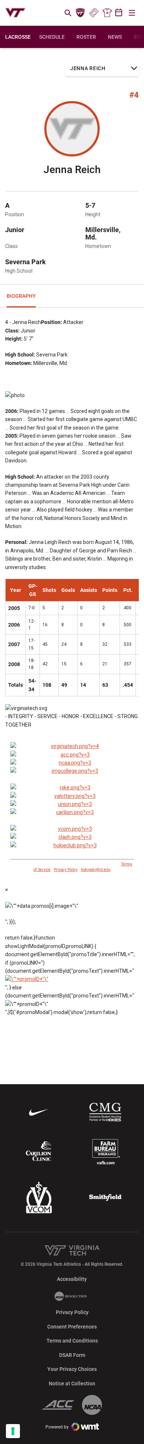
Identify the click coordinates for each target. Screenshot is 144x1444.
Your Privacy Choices (72, 1369)
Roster (86, 37)
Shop (107, 13)
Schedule (52, 37)
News (115, 37)
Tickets (94, 13)
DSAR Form (72, 1355)
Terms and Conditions (72, 1341)
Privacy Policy (66, 869)
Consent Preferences (72, 1327)
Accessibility (72, 1279)
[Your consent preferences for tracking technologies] (13, 1431)
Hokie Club (80, 13)
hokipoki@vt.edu (95, 869)
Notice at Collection (72, 1383)
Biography (21, 296)
